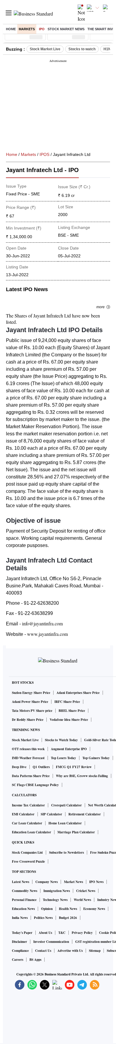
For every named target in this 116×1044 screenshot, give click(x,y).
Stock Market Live (45, 49)
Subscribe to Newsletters (66, 852)
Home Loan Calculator (65, 823)
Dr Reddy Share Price (27, 720)
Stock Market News (66, 29)
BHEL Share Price (72, 711)
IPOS (44, 154)
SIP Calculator (51, 814)
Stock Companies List (27, 852)
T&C (61, 933)
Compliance (20, 951)
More (100, 307)
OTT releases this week (28, 749)
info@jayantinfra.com (42, 623)
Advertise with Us (70, 951)
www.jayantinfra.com (47, 634)
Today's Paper (22, 933)
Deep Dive (19, 767)
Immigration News (56, 891)
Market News (73, 882)
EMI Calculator (23, 814)
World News (82, 900)
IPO (42, 29)
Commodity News (24, 891)
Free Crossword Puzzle (28, 861)
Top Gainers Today (96, 758)
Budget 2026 (68, 918)
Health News (68, 909)
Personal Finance (24, 900)
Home (11, 29)
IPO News (96, 882)
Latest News (20, 882)
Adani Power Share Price (30, 702)
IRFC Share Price (67, 702)
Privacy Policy (82, 933)
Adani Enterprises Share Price (78, 693)
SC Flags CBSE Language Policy (35, 785)
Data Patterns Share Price (31, 776)
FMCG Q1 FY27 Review (74, 767)
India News (20, 918)
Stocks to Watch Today (61, 740)
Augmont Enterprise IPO (69, 749)
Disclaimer (19, 942)
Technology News (55, 900)
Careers (17, 960)
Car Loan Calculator (27, 823)
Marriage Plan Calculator (76, 832)
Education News (23, 909)
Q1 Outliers (41, 767)
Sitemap (95, 951)
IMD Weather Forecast (28, 758)
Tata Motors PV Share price (32, 711)
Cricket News (85, 891)
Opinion (47, 909)
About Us (45, 933)
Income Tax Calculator (28, 805)
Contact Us (43, 951)
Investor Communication (51, 942)
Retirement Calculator (84, 814)
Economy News (94, 909)
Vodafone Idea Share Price (69, 720)
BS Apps (35, 960)
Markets (27, 29)
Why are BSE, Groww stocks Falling (82, 776)
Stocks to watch (81, 49)
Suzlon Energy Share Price (31, 693)
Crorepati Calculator (66, 805)
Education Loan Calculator (31, 832)
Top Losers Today (63, 758)
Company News (46, 882)
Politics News (43, 918)
